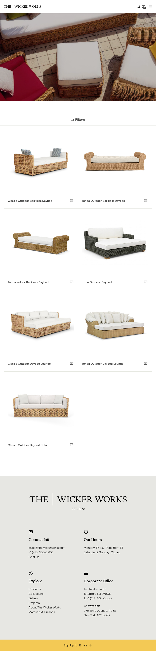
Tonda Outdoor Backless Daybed (103, 201)
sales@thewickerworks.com (47, 547)
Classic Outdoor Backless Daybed (30, 201)
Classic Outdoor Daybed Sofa (27, 445)
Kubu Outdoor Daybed (97, 282)
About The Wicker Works (45, 607)
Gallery (33, 598)
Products (35, 589)
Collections (36, 593)
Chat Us (34, 556)
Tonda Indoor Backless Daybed (28, 282)
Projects (34, 602)
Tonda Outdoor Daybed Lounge (102, 363)
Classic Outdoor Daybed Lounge (29, 363)
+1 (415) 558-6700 (41, 552)
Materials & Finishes (42, 612)
